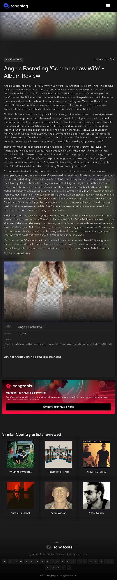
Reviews (33, 554)
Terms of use (80, 554)
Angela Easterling (30, 327)
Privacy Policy (63, 554)
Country (22, 333)
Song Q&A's (47, 554)
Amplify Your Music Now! (58, 406)
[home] (15, 5)
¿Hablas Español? (104, 59)
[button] (108, 6)
